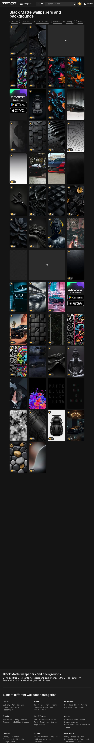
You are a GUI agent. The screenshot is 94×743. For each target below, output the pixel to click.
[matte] (56, 393)
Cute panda (14, 707)
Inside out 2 (71, 742)
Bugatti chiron (39, 724)
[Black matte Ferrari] (37, 168)
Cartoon (67, 719)
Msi (4, 719)
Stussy (16, 719)
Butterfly (6, 705)
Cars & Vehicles (40, 716)
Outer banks (85, 739)
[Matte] (18, 265)
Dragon (37, 737)
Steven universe (71, 722)
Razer (9, 719)
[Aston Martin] (37, 361)
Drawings (37, 733)
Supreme (6, 722)
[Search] (74, 4)
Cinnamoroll (45, 705)
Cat (18, 705)
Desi (66, 707)
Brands (6, 716)
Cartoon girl (48, 739)
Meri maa (73, 707)
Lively (66, 737)
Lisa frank (38, 742)
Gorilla (5, 707)
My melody (49, 707)
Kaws (80, 21)
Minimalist (57, 21)
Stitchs (75, 719)
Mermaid (44, 737)
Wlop (57, 737)
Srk (65, 705)
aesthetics (27, 21)
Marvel (82, 719)
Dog (22, 705)
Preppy (15, 21)
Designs (6, 733)
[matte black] (75, 104)
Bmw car (54, 722)
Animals (6, 701)
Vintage (70, 21)
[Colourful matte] (37, 393)
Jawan (81, 707)
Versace (24, 719)
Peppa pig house (71, 739)
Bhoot (76, 705)
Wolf (13, 705)
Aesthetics (15, 737)
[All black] (18, 393)
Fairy (52, 737)
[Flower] (18, 425)
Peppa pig (75, 737)
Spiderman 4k (84, 724)
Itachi (54, 705)
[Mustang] (56, 168)
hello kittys (16, 722)
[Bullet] (75, 233)
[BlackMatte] (75, 168)
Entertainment (70, 733)
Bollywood (68, 701)
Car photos (44, 722)
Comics (67, 716)
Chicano (38, 739)
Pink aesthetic (42, 21)
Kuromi (36, 705)
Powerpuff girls (70, 724)
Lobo (68, 727)
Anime (36, 701)
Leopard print (8, 710)
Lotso (79, 742)
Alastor (43, 710)
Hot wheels (43, 719)
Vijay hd (84, 705)
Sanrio (36, 710)
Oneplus (25, 722)
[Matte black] (75, 393)
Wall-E (83, 737)
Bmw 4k (52, 719)
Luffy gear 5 (39, 707)
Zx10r (36, 722)
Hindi (71, 705)
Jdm (35, 719)
